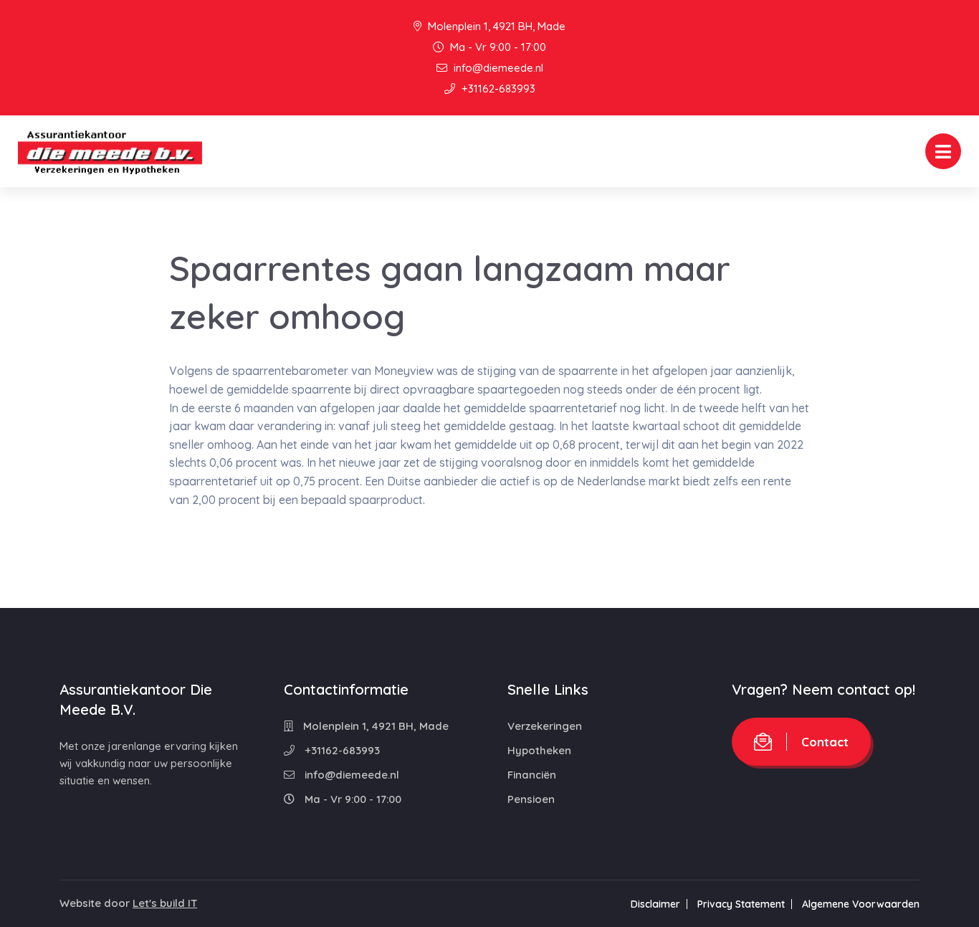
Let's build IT (165, 903)
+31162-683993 (497, 88)
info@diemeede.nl (497, 68)
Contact (825, 741)
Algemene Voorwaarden (861, 904)
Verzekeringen (544, 726)
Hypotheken (539, 750)
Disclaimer (655, 904)
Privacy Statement (741, 904)
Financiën (531, 774)
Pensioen (531, 799)
